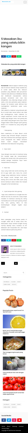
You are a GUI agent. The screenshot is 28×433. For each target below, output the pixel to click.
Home (3, 426)
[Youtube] (19, 420)
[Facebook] (3, 420)
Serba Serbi (7, 284)
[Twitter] (9, 420)
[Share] (3, 56)
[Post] (14, 302)
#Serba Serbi (12, 236)
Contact (21, 426)
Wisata (14, 284)
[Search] (23, 272)
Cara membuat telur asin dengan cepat (13, 373)
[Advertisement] (14, 18)
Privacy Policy (5, 428)
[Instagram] (14, 420)
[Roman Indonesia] (7, 3)
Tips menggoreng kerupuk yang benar (13, 353)
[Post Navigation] (16, 263)
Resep (19, 281)
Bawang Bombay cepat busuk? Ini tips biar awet (13, 311)
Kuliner (13, 281)
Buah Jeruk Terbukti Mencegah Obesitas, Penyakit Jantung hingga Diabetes (14, 332)
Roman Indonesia (16, 430)
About (8, 426)
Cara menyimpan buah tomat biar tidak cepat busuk (13, 393)
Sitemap (14, 426)
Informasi (6, 281)
